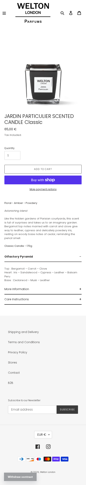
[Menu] (4, 13)
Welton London (47, 472)
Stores (12, 362)
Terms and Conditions (24, 342)
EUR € (41, 434)
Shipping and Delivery (23, 332)
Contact (14, 373)
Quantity (9, 148)
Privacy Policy (17, 352)
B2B (10, 383)
